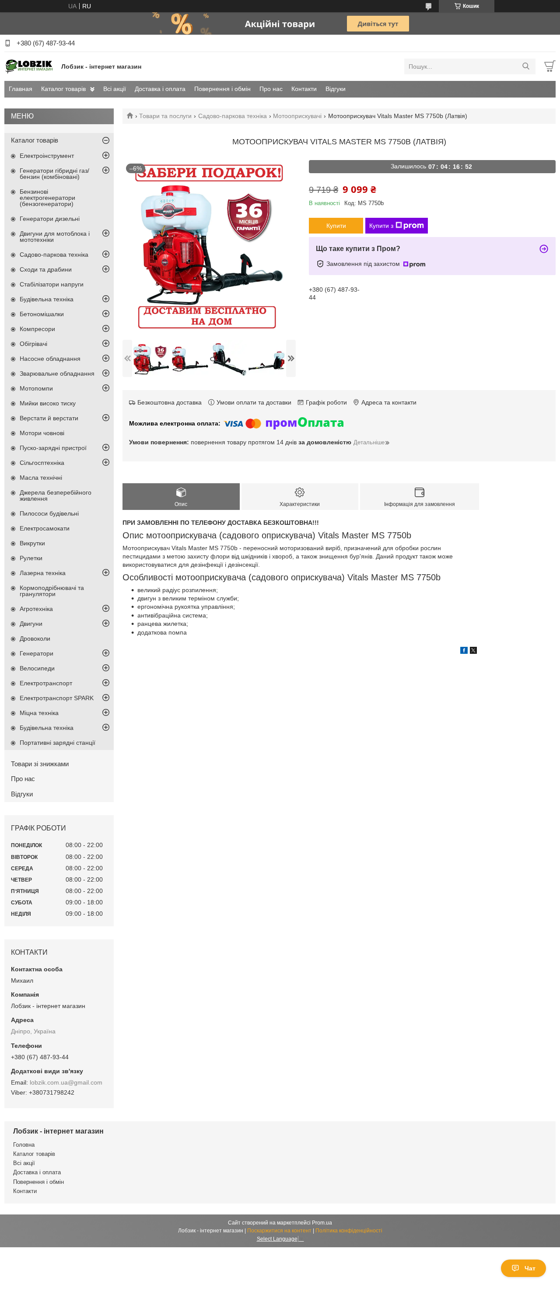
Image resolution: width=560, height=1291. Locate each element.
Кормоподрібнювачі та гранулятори (52, 590)
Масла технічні (41, 477)
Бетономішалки (42, 314)
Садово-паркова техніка (232, 115)
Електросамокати (45, 528)
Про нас (271, 88)
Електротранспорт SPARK (57, 697)
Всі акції (114, 88)
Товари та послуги (165, 115)
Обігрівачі (33, 343)
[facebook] (464, 651)
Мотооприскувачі (297, 115)
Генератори (36, 653)
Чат (530, 1268)
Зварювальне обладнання (57, 373)
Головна (24, 1144)
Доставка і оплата (160, 88)
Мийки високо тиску (48, 403)
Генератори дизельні (50, 218)
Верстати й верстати (49, 418)
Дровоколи (35, 638)
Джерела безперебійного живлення (55, 495)
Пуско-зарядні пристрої (53, 447)
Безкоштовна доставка (169, 402)
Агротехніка (36, 608)
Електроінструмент (47, 155)
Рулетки (31, 558)
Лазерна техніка (43, 572)
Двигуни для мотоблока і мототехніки (55, 236)
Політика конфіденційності (348, 1231)
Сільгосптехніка (42, 462)
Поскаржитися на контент (279, 1231)
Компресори (37, 328)
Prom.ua (322, 1223)
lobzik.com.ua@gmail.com (66, 1082)
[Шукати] (526, 66)
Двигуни (31, 623)
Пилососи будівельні (49, 513)
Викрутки (32, 543)
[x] (473, 651)
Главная (20, 88)
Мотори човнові (42, 432)
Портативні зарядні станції (57, 742)
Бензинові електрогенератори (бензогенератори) (47, 197)
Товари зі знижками (40, 764)
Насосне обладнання (50, 358)
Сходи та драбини (46, 269)
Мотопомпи (36, 388)
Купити (336, 225)
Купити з (381, 225)
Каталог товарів (63, 88)
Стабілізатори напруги (52, 284)
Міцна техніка (39, 712)
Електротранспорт (46, 683)
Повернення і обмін (222, 88)
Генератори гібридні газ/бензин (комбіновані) (54, 173)
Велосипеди (37, 668)
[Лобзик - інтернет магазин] (30, 66)
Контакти (304, 88)
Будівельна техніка (47, 299)
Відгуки (336, 88)
